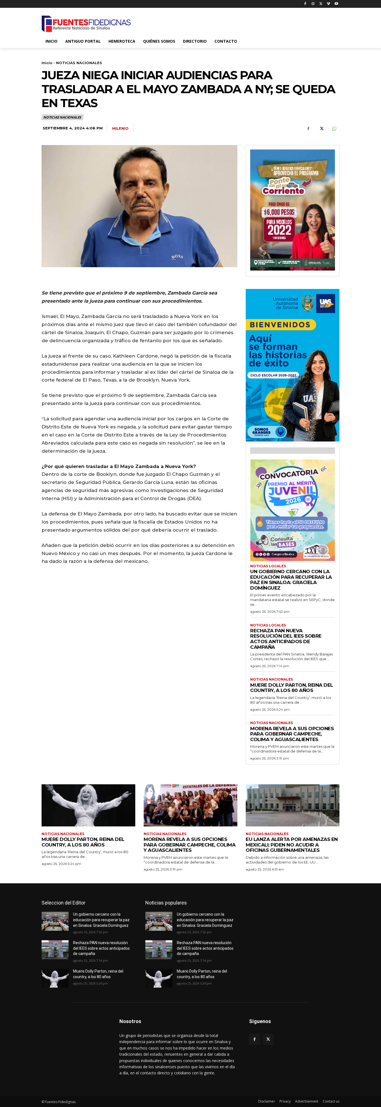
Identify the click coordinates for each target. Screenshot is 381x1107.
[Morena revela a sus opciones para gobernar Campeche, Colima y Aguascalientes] (190, 805)
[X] (321, 4)
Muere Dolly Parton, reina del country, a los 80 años (291, 687)
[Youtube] (336, 4)
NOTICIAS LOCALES (268, 566)
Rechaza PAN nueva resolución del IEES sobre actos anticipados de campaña (286, 639)
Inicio (47, 63)
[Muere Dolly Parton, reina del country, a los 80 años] (88, 805)
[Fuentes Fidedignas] (86, 24)
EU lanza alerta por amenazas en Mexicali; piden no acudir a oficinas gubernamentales (292, 844)
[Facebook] (305, 4)
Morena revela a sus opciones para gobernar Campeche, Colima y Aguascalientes (292, 734)
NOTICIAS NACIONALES (79, 63)
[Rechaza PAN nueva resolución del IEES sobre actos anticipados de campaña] (55, 949)
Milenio (120, 128)
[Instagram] (313, 4)
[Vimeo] (328, 4)
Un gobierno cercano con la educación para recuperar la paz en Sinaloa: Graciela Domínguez (291, 580)
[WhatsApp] (333, 128)
